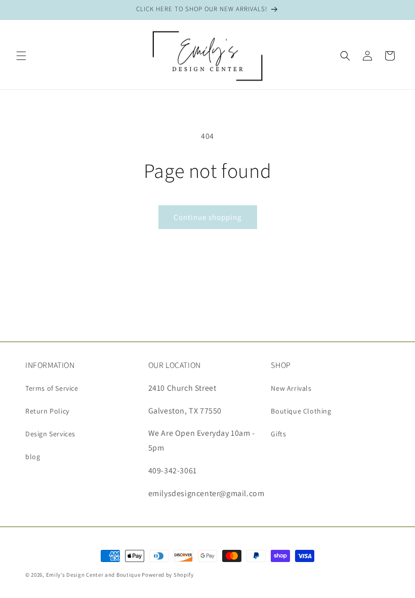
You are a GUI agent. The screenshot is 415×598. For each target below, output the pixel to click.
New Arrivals (291, 388)
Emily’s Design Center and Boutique (93, 574)
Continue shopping (208, 217)
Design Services (50, 433)
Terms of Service (51, 388)
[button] (21, 56)
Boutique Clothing (301, 411)
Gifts (278, 433)
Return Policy (47, 411)
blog (32, 456)
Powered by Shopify (168, 574)
